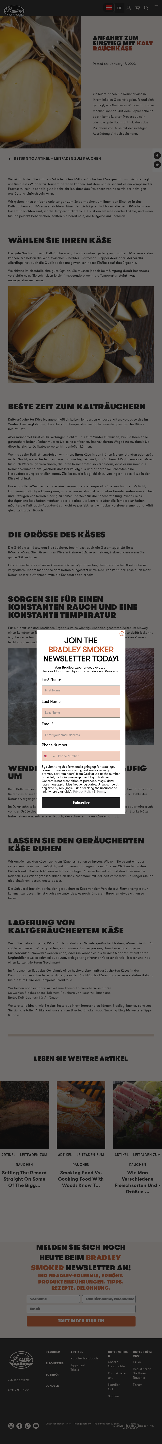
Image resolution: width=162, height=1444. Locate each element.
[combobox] (49, 756)
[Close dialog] (122, 634)
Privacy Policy (83, 791)
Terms (101, 791)
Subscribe (81, 802)
